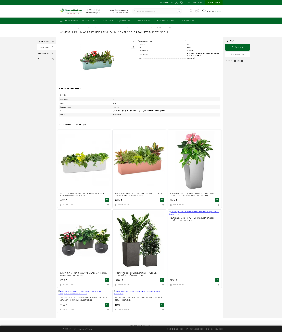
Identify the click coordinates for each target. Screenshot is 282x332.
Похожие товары (43, 59)
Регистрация (197, 2)
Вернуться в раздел (42, 41)
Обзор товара (44, 47)
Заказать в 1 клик (68, 205)
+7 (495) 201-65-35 (93, 10)
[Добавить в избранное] (133, 42)
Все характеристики (192, 41)
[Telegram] (176, 2)
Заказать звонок (214, 2)
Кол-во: (230, 61)
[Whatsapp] (181, 2)
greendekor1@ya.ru (93, 13)
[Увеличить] (97, 60)
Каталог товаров (71, 21)
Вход (189, 2)
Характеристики (43, 53)
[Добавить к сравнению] (133, 47)
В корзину (239, 47)
